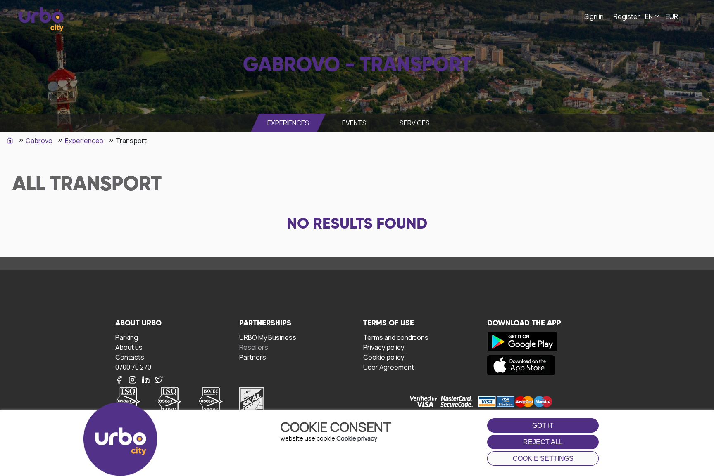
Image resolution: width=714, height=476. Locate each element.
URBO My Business (267, 337)
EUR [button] (672, 16)
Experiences (288, 122)
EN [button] (649, 16)
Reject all (543, 441)
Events (354, 122)
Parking (126, 337)
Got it (543, 425)
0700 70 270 (133, 367)
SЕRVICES (415, 122)
